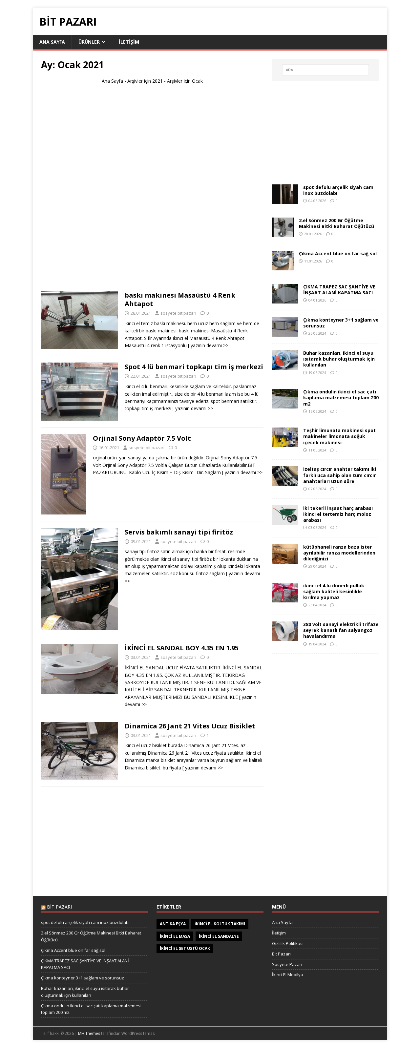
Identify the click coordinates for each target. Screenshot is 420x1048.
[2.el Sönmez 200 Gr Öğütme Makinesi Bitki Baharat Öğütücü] (283, 233)
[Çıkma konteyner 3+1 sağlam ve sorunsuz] (285, 333)
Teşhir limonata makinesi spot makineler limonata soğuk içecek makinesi (339, 436)
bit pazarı (59, 907)
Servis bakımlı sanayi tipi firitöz (179, 532)
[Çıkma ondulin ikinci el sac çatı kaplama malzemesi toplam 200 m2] (285, 405)
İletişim (279, 933)
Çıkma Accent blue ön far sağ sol (338, 253)
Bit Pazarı (281, 954)
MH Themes (89, 1033)
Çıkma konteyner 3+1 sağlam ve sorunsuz (341, 323)
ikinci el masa (175, 936)
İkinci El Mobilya (287, 974)
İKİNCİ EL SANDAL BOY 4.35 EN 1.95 (182, 647)
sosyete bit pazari (178, 313)
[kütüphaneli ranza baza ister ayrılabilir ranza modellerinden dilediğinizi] (285, 559)
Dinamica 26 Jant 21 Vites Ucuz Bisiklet (190, 726)
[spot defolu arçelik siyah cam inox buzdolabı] (285, 200)
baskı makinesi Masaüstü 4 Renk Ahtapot (180, 299)
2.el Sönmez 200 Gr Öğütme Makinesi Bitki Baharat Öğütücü (336, 223)
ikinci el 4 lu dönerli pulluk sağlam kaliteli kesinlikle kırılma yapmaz (333, 591)
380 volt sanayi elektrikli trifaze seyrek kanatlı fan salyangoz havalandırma (341, 630)
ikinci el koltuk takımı (220, 924)
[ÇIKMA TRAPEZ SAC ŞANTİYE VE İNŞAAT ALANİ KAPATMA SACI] (285, 300)
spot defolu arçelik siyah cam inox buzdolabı (338, 190)
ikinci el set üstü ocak (185, 948)
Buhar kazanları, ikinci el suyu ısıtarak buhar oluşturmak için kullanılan (339, 359)
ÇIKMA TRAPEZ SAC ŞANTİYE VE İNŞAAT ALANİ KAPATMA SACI (339, 289)
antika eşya (173, 924)
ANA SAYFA (52, 42)
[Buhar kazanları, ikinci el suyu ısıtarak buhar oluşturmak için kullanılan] (285, 366)
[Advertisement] (152, 190)
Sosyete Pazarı (287, 964)
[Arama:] (325, 69)
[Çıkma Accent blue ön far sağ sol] (283, 266)
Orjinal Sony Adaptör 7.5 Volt (142, 438)
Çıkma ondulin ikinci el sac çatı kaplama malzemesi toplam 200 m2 (341, 397)
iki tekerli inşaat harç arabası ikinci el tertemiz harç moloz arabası (338, 514)
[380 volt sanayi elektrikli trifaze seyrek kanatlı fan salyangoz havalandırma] (285, 637)
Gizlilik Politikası (288, 943)
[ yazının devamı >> (208, 345)
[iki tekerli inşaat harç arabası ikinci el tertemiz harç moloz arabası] (285, 521)
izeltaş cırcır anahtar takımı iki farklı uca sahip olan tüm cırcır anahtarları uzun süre (339, 475)
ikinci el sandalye (219, 936)
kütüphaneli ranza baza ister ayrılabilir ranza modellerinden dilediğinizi (339, 553)
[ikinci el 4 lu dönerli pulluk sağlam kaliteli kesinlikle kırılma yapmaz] (285, 599)
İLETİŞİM (129, 42)
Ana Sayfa (112, 81)
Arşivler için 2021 (145, 81)
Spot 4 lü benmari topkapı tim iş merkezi (194, 366)
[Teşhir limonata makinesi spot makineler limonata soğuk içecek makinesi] (285, 443)
